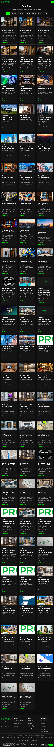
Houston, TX (43, 721)
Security (39, 13)
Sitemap (50, 737)
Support (49, 2)
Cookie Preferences (44, 737)
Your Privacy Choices (26, 737)
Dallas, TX (43, 720)
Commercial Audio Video (18, 720)
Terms (8, 737)
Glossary (29, 738)
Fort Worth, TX (43, 723)
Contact (45, 2)
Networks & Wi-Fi (17, 726)
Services (15, 2)
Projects (32, 2)
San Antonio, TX (44, 726)
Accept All (51, 744)
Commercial (14, 13)
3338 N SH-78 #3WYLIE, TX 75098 (31, 726)
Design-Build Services (18, 727)
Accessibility (13, 737)
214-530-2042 (30, 721)
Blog (37, 2)
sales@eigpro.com (31, 723)
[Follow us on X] (31, 728)
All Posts (8, 13)
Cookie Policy (19, 737)
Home (12, 2)
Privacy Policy (3, 737)
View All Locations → (45, 731)
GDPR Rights (33, 737)
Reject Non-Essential (43, 744)
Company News (21, 13)
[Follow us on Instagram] (28, 728)
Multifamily (28, 13)
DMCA (38, 737)
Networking (34, 13)
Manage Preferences (34, 744)
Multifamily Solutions (18, 721)
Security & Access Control (18, 724)
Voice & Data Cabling (18, 723)
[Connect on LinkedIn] (30, 728)
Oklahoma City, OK (44, 727)
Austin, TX (43, 724)
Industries (21, 2)
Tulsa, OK (43, 729)
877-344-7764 (30, 720)
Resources (41, 2)
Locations (27, 2)
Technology (45, 13)
